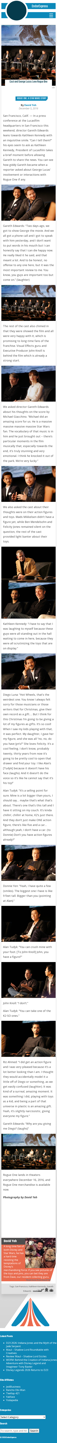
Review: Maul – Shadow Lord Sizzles (26, 1356)
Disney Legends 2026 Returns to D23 (27, 1370)
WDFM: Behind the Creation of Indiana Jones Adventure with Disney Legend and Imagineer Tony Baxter (31, 1363)
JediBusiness (13, 1386)
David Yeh (30, 105)
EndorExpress (40, 6)
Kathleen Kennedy (37, 1286)
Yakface (10, 1396)
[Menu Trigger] (51, 15)
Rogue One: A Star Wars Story (31, 98)
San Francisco (21, 1286)
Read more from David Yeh (38, 1280)
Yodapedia (12, 1400)
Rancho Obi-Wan (15, 1390)
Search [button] (34, 1430)
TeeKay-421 (13, 1393)
